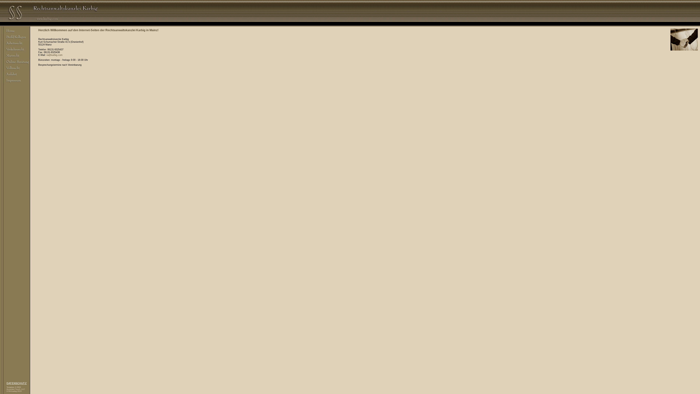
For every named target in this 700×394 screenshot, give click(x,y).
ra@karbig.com (54, 55)
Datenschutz (17, 383)
